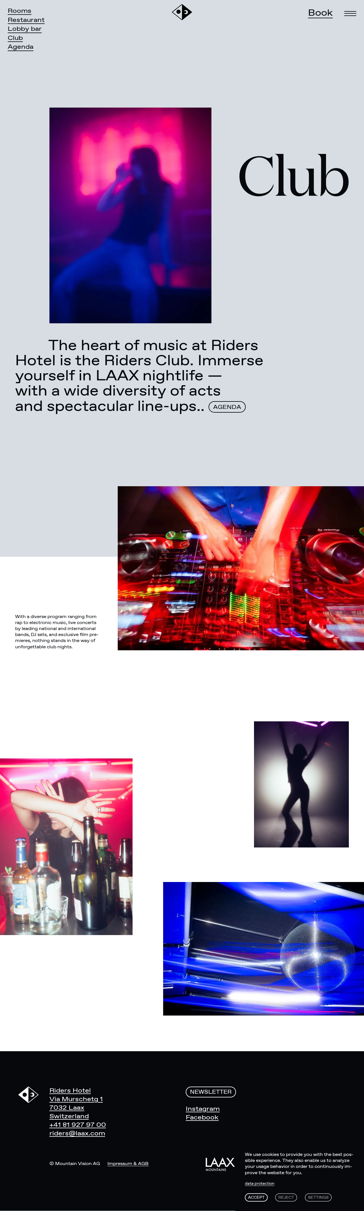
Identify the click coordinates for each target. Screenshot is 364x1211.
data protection (259, 1183)
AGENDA (227, 407)
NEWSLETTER (211, 1092)
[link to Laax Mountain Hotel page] (220, 1164)
